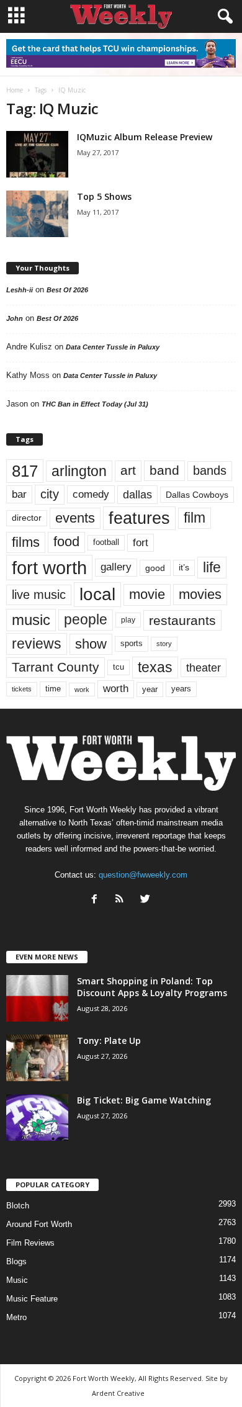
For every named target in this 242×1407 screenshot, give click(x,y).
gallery (116, 567)
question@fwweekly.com (143, 874)
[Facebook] (97, 900)
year (150, 689)
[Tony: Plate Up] (37, 1058)
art (128, 470)
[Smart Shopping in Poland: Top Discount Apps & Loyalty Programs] (37, 998)
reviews (36, 644)
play (128, 620)
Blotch (17, 1205)
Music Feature (32, 1298)
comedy (91, 494)
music (31, 619)
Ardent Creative (118, 1393)
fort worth (49, 567)
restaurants (182, 620)
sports (131, 643)
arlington (79, 471)
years (181, 688)
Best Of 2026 (67, 290)
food (66, 541)
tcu (118, 667)
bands (209, 470)
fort (140, 543)
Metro (16, 1317)
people (85, 619)
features (139, 518)
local (97, 594)
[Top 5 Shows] (37, 214)
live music (39, 594)
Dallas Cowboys (197, 495)
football (106, 542)
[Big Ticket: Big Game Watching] (37, 1117)
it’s (184, 567)
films (26, 542)
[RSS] (122, 900)
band (164, 470)
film (194, 518)
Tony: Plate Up (109, 1040)
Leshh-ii (19, 290)
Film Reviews (30, 1242)
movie (147, 594)
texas (155, 667)
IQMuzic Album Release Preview (144, 137)
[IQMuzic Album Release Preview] (37, 154)
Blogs (16, 1261)
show (91, 644)
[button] (222, 16)
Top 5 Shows (104, 196)
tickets (22, 689)
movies (200, 594)
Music (17, 1280)
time (53, 688)
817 (25, 471)
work (81, 689)
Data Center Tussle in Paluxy (112, 347)
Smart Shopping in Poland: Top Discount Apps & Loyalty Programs (152, 987)
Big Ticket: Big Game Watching (144, 1100)
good (155, 568)
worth (115, 689)
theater (203, 667)
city (49, 494)
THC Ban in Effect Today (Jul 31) (95, 404)
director (27, 518)
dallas (137, 494)
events (75, 518)
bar (19, 494)
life (212, 567)
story (164, 643)
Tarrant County (55, 667)
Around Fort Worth (39, 1224)
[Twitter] (146, 900)
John (14, 318)
